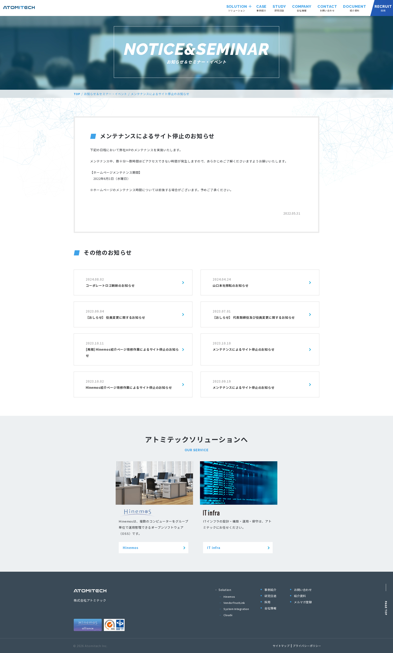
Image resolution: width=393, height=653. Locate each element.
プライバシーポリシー (307, 646)
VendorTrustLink (234, 603)
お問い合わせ (303, 590)
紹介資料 (300, 596)
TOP (77, 94)
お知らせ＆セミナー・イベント (105, 94)
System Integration (236, 609)
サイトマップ (281, 646)
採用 (267, 602)
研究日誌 (270, 596)
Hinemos (229, 597)
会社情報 (270, 608)
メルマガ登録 (303, 602)
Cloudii (228, 615)
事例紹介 (270, 590)
